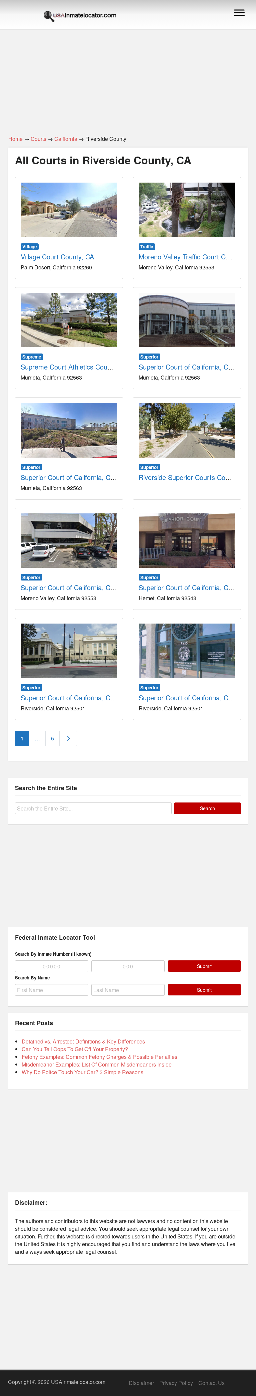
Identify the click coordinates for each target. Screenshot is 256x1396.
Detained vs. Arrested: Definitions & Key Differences (83, 1041)
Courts (38, 139)
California (65, 139)
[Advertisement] (128, 78)
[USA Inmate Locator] (80, 17)
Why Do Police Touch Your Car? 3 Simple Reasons (82, 1072)
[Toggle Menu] (239, 12)
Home (15, 139)
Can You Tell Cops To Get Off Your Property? (75, 1049)
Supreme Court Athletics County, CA (75, 367)
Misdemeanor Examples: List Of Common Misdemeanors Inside (97, 1064)
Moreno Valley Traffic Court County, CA (196, 256)
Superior (149, 357)
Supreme (31, 357)
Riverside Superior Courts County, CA (194, 477)
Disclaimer (141, 1383)
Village (29, 246)
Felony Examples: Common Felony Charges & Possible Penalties (99, 1057)
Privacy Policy (176, 1383)
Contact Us (211, 1383)
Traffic (146, 246)
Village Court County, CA (57, 256)
